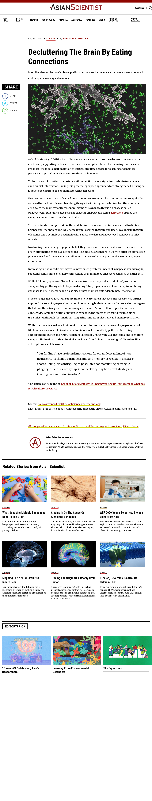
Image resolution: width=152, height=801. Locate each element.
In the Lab (51, 38)
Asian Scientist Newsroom (75, 38)
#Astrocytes (35, 426)
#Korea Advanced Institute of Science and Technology (73, 426)
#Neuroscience (113, 426)
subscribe (139, 8)
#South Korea (130, 426)
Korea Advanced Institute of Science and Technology (69, 404)
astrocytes (116, 212)
